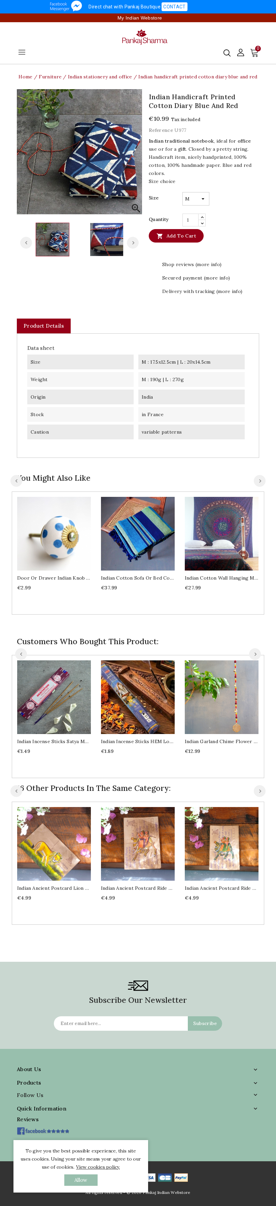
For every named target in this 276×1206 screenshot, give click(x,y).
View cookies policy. (98, 1167)
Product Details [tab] (44, 326)
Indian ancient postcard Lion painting (54, 888)
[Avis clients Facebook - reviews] (43, 1128)
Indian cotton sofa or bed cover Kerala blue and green (138, 578)
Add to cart (176, 236)
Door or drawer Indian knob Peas (54, 578)
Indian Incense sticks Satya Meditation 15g (54, 741)
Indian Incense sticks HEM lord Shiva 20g (138, 741)
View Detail (61, 533)
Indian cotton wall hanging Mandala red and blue (221, 578)
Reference (161, 130)
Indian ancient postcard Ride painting (138, 888)
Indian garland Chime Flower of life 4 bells (221, 741)
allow (81, 1180)
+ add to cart (47, 533)
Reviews (28, 1119)
